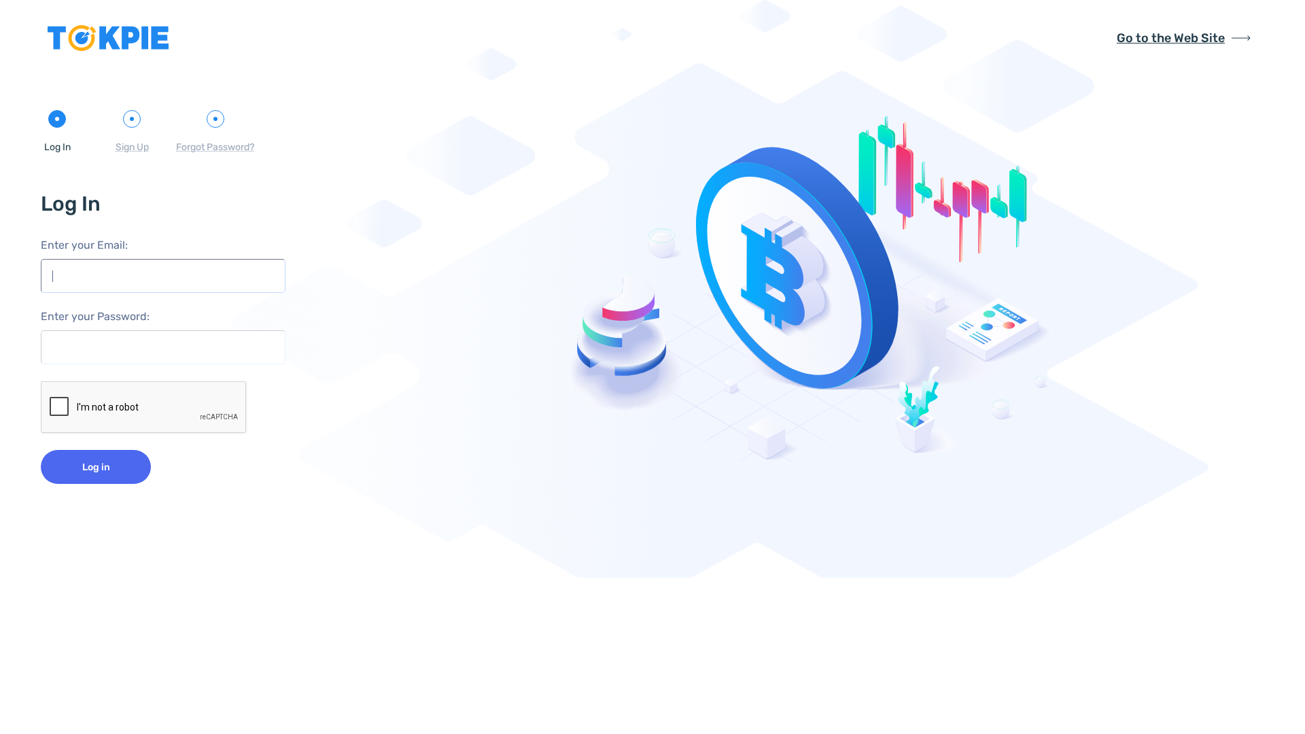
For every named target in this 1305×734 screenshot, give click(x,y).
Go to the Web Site (1171, 38)
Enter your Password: (95, 316)
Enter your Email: (84, 245)
